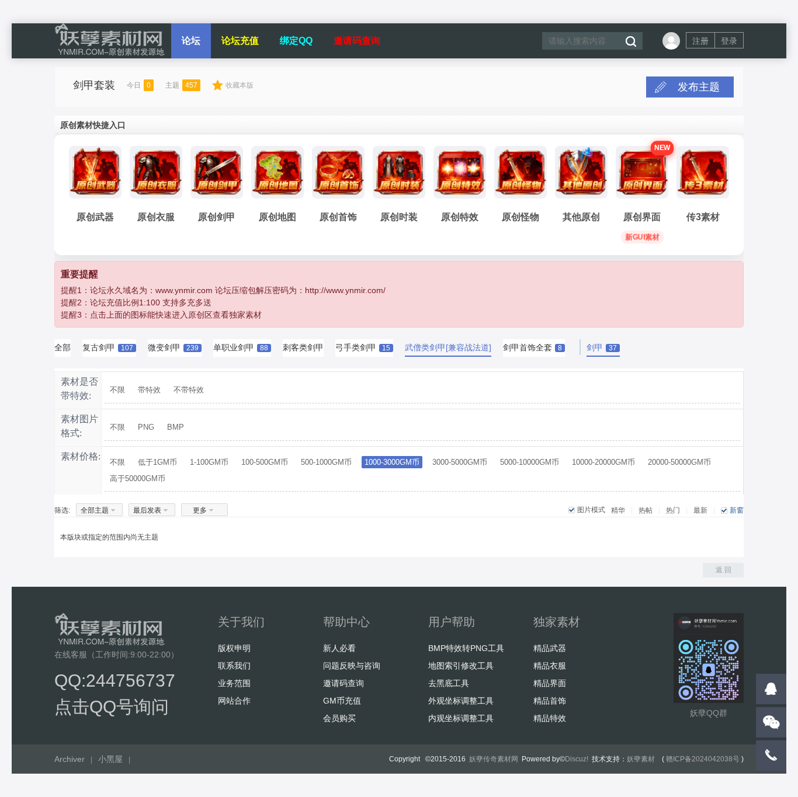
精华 (618, 510)
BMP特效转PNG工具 (466, 648)
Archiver (69, 759)
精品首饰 (549, 700)
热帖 (646, 510)
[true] (630, 41)
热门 (673, 510)
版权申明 (234, 648)
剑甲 (602, 347)
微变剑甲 (173, 347)
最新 (700, 510)
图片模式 (591, 510)
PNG (146, 427)
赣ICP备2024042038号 (703, 759)
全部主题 (95, 510)
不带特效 (189, 389)
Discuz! (576, 759)
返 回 (723, 570)
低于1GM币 (157, 462)
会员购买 (339, 718)
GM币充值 (342, 700)
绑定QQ (296, 41)
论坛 (191, 41)
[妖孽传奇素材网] (109, 54)
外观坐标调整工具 (461, 700)
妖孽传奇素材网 (493, 759)
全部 (62, 347)
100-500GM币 (264, 462)
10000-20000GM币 (603, 462)
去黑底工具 (448, 683)
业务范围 (234, 683)
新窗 (737, 510)
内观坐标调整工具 (461, 718)
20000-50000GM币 (679, 462)
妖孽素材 (641, 759)
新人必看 (339, 648)
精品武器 (549, 648)
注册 (700, 41)
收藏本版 (239, 85)
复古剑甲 (107, 347)
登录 (729, 41)
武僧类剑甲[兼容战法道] (448, 347)
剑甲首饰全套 (532, 347)
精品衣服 (549, 665)
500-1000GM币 (326, 462)
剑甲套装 (94, 85)
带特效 (149, 389)
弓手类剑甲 (362, 347)
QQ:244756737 (114, 680)
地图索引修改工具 (461, 665)
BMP (175, 427)
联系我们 (234, 665)
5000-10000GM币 (529, 462)
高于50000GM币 (137, 478)
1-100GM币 (209, 462)
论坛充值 (240, 41)
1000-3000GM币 (392, 462)
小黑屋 (110, 759)
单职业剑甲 (240, 347)
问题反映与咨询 (351, 665)
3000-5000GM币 (459, 462)
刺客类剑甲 (303, 347)
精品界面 (549, 683)
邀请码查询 (357, 41)
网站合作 (234, 700)
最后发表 (147, 510)
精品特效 (549, 718)
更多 (200, 510)
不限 (117, 389)
